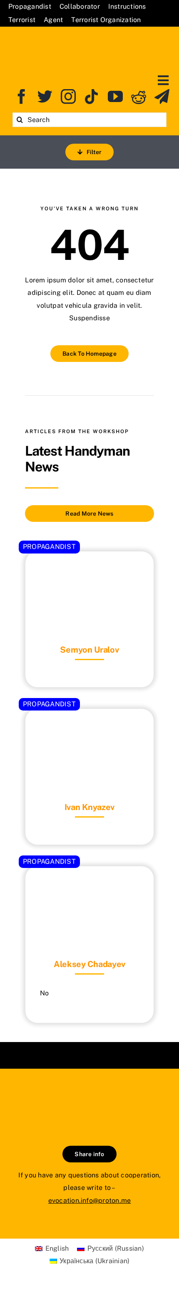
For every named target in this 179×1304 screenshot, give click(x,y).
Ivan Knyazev (89, 807)
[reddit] (138, 96)
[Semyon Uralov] (89, 572)
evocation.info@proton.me (89, 1200)
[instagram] (68, 96)
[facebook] (21, 96)
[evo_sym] (89, 1097)
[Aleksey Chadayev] (89, 887)
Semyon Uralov (89, 650)
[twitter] (44, 96)
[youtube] (115, 96)
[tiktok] (91, 96)
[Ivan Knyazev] (89, 729)
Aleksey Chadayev (89, 964)
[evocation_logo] (90, 38)
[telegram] (161, 96)
